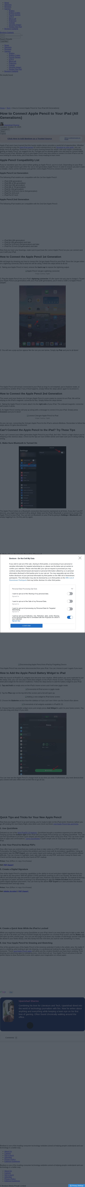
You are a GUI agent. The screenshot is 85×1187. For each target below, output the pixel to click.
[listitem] (42, 589)
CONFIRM (26, 626)
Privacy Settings (77, 1185)
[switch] (70, 593)
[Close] (81, 559)
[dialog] (42, 593)
